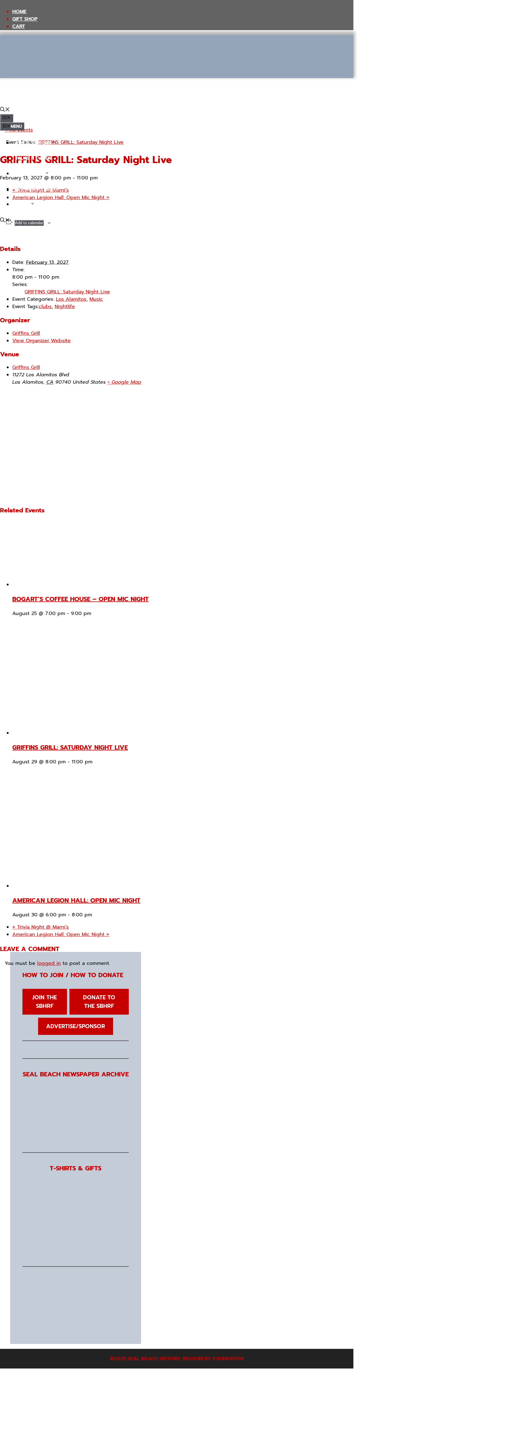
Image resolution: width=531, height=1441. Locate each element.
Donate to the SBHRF (99, 1001)
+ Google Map (124, 382)
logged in (49, 963)
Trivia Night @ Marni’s (40, 927)
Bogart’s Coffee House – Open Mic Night (80, 599)
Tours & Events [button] (33, 158)
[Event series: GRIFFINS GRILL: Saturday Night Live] (96, 762)
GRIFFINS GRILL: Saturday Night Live (67, 292)
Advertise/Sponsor (75, 1026)
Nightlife (65, 306)
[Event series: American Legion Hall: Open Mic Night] (96, 914)
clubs (45, 306)
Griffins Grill (26, 333)
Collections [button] (30, 173)
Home (19, 11)
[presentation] (71, 584)
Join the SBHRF (44, 1001)
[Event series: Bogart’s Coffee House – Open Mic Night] (95, 613)
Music (96, 299)
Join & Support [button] (33, 143)
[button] (5, 110)
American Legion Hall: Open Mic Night (76, 900)
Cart (18, 26)
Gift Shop (24, 19)
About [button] (22, 204)
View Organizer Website (41, 340)
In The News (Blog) (37, 189)
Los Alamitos (71, 299)
